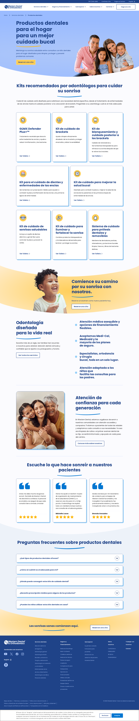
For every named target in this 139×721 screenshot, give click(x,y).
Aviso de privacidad (36, 703)
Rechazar (105, 715)
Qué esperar (79, 7)
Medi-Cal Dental (65, 651)
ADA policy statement (50, 703)
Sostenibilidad (112, 657)
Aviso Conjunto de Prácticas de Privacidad (16, 706)
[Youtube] (5, 654)
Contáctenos (112, 648)
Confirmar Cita (106, 1)
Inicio (5, 15)
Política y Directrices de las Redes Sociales (16, 703)
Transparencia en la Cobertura (39, 706)
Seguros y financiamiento (61, 7)
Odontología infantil (40, 654)
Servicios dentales (40, 7)
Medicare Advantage (66, 648)
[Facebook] (17, 655)
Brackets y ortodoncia (41, 657)
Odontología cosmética (42, 675)
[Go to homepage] (13, 7)
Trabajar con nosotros (130, 643)
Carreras (109, 7)
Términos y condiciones (21, 701)
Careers (128, 648)
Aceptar (117, 715)
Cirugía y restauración (41, 660)
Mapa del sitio (8, 701)
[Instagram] (22, 655)
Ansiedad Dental (89, 660)
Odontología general (41, 651)
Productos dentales (40, 678)
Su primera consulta (90, 646)
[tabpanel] (33, 500)
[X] (11, 655)
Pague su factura (119, 1)
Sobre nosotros (95, 7)
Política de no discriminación (38, 701)
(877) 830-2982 (93, 1)
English (131, 1)
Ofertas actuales (65, 677)
